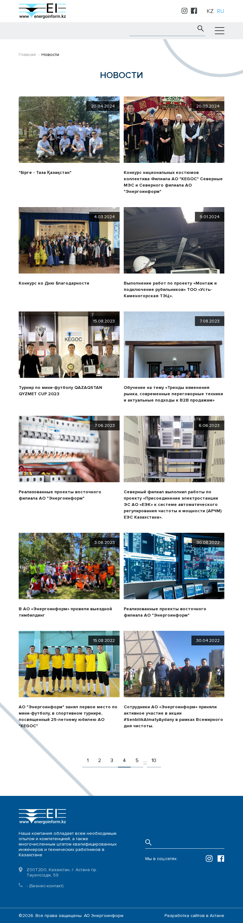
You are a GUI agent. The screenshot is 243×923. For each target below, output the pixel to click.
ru (220, 11)
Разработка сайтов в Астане (194, 915)
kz (210, 11)
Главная (27, 54)
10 (154, 760)
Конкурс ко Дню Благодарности (54, 283)
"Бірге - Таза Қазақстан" (45, 172)
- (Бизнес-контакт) (45, 886)
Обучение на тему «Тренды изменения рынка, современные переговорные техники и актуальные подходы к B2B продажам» (173, 394)
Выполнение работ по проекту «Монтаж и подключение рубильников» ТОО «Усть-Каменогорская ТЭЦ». (170, 289)
